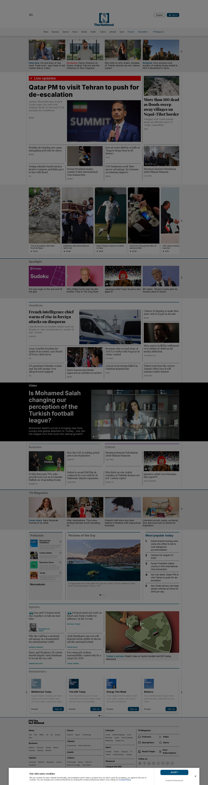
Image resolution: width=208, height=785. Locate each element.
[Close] (195, 776)
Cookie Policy (125, 780)
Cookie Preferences (174, 780)
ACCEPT (174, 772)
